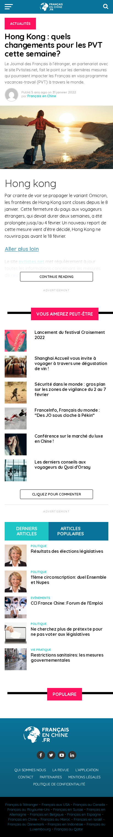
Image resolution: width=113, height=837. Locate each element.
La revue (60, 770)
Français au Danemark (26, 824)
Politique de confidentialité (59, 784)
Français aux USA (56, 804)
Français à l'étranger (21, 804)
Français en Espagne (84, 814)
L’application (86, 770)
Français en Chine (41, 96)
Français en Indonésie (65, 824)
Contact (25, 777)
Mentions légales (84, 777)
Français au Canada (89, 804)
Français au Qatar (68, 829)
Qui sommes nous (30, 770)
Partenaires (51, 777)
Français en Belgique (47, 814)
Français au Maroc (55, 819)
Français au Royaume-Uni (28, 809)
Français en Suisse (68, 809)
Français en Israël (88, 819)
